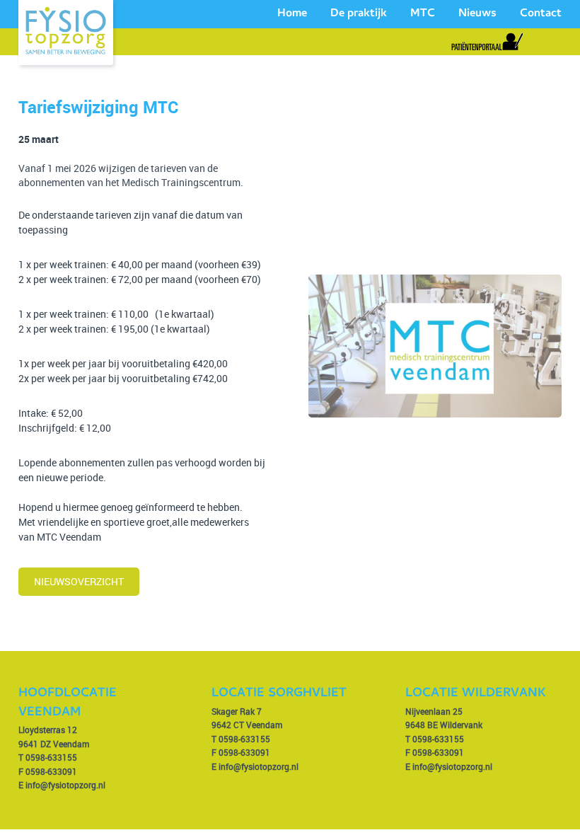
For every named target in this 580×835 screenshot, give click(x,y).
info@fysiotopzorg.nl (65, 784)
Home (292, 14)
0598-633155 (51, 757)
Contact (541, 14)
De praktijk (358, 14)
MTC (422, 14)
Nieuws (477, 14)
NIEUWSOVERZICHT (79, 581)
